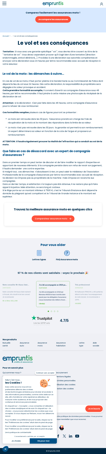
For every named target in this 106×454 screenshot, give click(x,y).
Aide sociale (96, 344)
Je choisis (16, 441)
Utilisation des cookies (65, 384)
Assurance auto (24, 344)
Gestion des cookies (65, 388)
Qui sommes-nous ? (12, 372)
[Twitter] (64, 436)
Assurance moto (42, 344)
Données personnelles (65, 380)
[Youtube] (77, 436)
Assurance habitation (61, 344)
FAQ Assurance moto (67, 259)
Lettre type (81, 344)
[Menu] (4, 3)
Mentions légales (63, 376)
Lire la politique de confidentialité (18, 432)
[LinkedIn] (70, 436)
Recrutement (62, 372)
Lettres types (39, 259)
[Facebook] (58, 436)
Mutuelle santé (6, 344)
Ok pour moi (43, 441)
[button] (5, 449)
